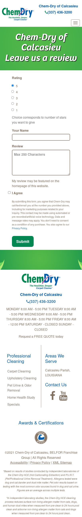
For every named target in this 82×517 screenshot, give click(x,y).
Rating (17, 77)
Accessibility (19, 462)
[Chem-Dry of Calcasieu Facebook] (52, 396)
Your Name (20, 130)
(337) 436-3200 (60, 12)
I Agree (17, 193)
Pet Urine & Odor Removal (19, 388)
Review (17, 146)
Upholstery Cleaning (21, 378)
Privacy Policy (19, 228)
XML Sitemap (62, 462)
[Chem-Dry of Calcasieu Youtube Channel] (63, 396)
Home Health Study (21, 397)
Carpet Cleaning (19, 371)
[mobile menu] (75, 22)
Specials (13, 404)
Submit (22, 241)
